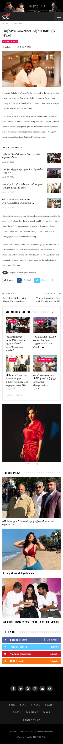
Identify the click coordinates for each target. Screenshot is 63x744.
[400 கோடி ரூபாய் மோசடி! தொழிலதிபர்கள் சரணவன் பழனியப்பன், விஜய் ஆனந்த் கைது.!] (31, 497)
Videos (17, 712)
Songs (46, 712)
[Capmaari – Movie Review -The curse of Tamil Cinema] (31, 598)
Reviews (35, 704)
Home (12, 704)
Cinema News (44, 360)
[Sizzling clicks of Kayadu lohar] (31, 549)
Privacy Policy (31, 720)
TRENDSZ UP (39, 737)
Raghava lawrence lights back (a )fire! (23, 272)
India (12, 322)
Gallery (49, 704)
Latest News (10, 41)
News (23, 704)
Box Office (32, 712)
